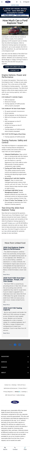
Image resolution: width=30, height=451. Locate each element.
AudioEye (24, 391)
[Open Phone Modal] (21, 2)
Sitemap (14, 385)
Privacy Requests (8, 391)
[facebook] (15, 344)
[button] (28, 17)
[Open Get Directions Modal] (17, 2)
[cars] (10, 344)
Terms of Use (21, 385)
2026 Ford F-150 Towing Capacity (12, 309)
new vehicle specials (10, 231)
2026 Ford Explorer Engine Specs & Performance (13, 248)
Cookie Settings (20, 395)
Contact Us (14, 70)
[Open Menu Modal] (2, 2)
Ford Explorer (14, 43)
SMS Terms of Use (10, 395)
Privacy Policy (22, 388)
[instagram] (19, 344)
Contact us (11, 223)
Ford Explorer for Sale (14, 67)
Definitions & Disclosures (10, 388)
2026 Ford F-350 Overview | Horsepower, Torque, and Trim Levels (14, 279)
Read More (6, 274)
